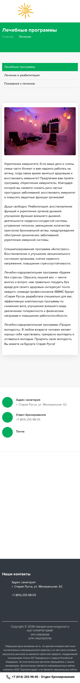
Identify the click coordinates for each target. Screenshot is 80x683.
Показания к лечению (19, 83)
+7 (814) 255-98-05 (25, 677)
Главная (7, 37)
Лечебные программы (19, 67)
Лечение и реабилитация (22, 75)
